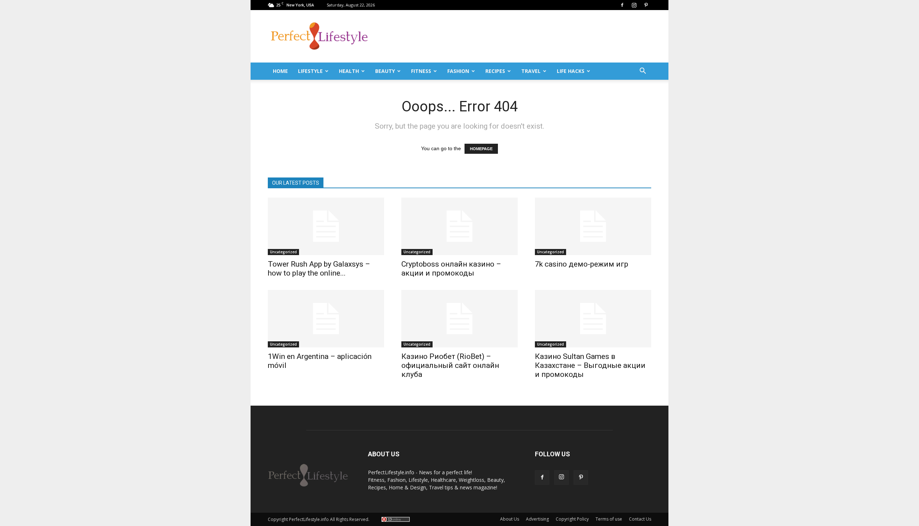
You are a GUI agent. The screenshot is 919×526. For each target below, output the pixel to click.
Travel (531, 71)
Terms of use (609, 519)
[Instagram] (634, 5)
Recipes (495, 71)
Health (349, 71)
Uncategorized (283, 251)
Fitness (421, 71)
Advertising (537, 519)
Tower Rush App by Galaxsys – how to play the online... (319, 268)
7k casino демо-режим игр (581, 264)
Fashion (458, 71)
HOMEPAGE (481, 149)
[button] (642, 71)
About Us (509, 519)
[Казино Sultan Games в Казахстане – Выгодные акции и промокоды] (593, 318)
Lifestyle (310, 71)
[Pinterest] (645, 5)
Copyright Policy (572, 519)
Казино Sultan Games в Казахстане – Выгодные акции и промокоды (590, 365)
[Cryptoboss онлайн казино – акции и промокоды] (459, 226)
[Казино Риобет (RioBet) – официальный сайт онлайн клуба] (459, 318)
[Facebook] (622, 5)
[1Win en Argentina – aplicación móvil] (326, 318)
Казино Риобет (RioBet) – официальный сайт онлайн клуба (450, 365)
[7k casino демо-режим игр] (593, 226)
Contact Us (640, 519)
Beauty (385, 71)
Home (280, 71)
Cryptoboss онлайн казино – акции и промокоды (451, 268)
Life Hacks (570, 71)
